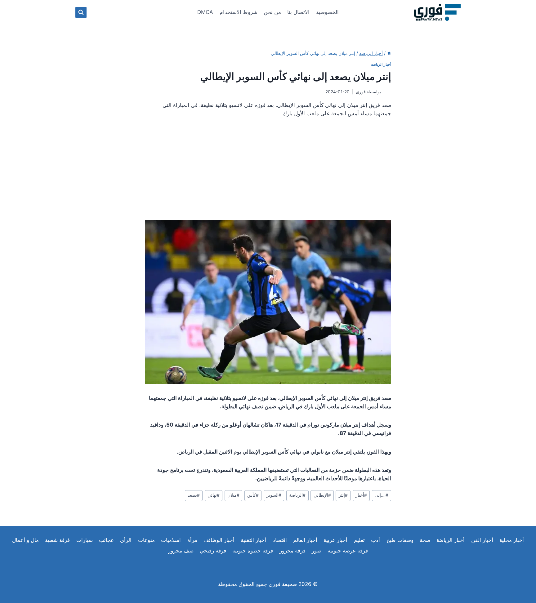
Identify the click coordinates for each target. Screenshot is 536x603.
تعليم (359, 540)
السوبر (273, 495)
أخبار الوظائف (218, 540)
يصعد (194, 495)
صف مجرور (181, 551)
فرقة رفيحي (213, 551)
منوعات (146, 540)
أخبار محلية (511, 540)
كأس (253, 495)
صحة (425, 540)
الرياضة (297, 495)
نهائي (214, 495)
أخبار (361, 495)
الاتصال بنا (298, 12)
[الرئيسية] (389, 53)
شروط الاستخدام (238, 12)
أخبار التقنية (253, 540)
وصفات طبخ (399, 540)
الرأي (126, 540)
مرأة (192, 540)
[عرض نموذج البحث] (81, 12)
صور (316, 551)
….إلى (381, 495)
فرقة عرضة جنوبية (348, 551)
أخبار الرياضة (381, 64)
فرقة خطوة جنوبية (252, 551)
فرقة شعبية (57, 540)
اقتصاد (280, 540)
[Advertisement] (268, 171)
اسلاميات (171, 540)
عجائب (106, 540)
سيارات (84, 540)
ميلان (233, 495)
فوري (361, 91)
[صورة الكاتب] (387, 92)
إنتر (343, 495)
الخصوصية (327, 12)
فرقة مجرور (292, 551)
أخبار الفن (482, 540)
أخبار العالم (305, 540)
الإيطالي (322, 495)
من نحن (272, 12)
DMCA (205, 12)
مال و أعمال (25, 540)
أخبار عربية (335, 540)
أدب (375, 540)
